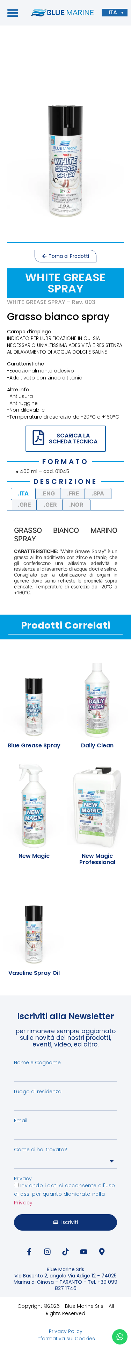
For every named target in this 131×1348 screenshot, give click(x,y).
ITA (113, 12)
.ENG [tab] (48, 493)
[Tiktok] (65, 1252)
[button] (12, 12)
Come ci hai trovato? (40, 1149)
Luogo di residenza (37, 1091)
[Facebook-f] (29, 1252)
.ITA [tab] (23, 493)
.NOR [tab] (76, 504)
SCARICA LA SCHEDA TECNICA (73, 439)
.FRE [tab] (73, 493)
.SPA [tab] (98, 493)
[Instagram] (47, 1252)
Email (20, 1120)
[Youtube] (84, 1252)
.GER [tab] (50, 504)
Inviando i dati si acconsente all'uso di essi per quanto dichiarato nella (64, 1194)
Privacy (23, 1178)
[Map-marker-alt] (102, 1252)
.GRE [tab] (24, 504)
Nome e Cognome (37, 1062)
